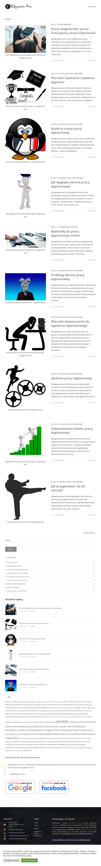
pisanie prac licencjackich (67, 717)
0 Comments (32, 657)
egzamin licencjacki (50, 702)
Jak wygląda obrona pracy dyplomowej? (70, 184)
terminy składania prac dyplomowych (46, 738)
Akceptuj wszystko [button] (29, 860)
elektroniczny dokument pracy (81, 702)
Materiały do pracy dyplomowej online (65, 233)
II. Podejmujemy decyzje (67, 227)
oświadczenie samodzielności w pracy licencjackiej (70, 714)
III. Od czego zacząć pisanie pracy (17, 569)
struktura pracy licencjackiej (65, 733)
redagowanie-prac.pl (75, 823)
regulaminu (55, 825)
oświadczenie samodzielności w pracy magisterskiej (23, 717)
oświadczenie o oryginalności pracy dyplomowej (47, 711)
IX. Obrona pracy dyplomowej (70, 178)
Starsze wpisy (89, 533)
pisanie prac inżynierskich (51, 717)
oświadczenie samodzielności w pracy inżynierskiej (33, 714)
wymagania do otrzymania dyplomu (48, 742)
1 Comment (32, 611)
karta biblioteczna (53, 708)
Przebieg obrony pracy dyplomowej (67, 277)
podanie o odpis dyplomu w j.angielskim (18, 722)
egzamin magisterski (63, 702)
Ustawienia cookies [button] (11, 860)
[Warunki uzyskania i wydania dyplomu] (11, 624)
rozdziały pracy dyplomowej (71, 730)
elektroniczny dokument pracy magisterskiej (30, 708)
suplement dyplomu (26, 738)
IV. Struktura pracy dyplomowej (16, 573)
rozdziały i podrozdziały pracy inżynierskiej (37, 726)
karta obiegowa (64, 708)
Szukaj (7, 540)
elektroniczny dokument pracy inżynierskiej (53, 705)
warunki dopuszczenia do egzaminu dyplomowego (75, 738)
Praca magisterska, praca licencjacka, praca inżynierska (73, 31)
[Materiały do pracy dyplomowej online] (11, 670)
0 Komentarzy (58, 211)
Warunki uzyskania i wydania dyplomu (34, 623)
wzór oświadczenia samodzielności (73, 741)
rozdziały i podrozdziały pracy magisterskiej (37, 730)
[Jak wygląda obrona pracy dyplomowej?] (11, 655)
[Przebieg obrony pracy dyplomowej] (11, 685)
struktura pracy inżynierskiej (35, 733)
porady (62, 721)
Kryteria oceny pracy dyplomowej (66, 130)
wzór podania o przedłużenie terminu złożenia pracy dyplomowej (65, 748)
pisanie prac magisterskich (84, 717)
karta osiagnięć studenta (78, 708)
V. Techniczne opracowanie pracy (17, 577)
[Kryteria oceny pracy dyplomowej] (11, 640)
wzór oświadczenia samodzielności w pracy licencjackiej (62, 744)
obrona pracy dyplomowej (21, 711)
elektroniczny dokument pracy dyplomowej (21, 705)
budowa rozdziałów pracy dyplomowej (18, 702)
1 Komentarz (58, 60)
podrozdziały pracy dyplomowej (44, 722)
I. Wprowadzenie (64, 24)
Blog (53, 24)
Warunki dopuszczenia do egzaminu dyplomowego (70, 323)
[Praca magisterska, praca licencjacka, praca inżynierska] (11, 609)
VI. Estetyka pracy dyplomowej (16, 580)
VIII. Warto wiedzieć (12, 587)
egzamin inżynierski (37, 702)
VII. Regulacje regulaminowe (69, 74)
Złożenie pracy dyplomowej (71, 378)
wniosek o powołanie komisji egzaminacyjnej (20, 742)
